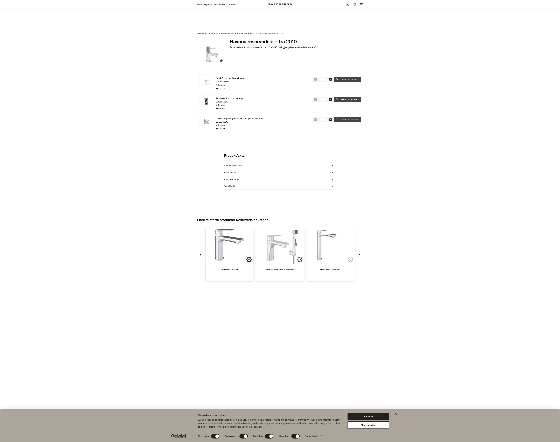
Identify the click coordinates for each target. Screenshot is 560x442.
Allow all (368, 416)
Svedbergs (202, 33)
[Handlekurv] (361, 4)
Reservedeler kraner (244, 33)
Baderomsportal (204, 4)
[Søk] (347, 4)
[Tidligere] (200, 254)
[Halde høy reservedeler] (331, 254)
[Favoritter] (354, 4)
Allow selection (368, 425)
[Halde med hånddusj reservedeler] (280, 254)
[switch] (243, 436)
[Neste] (359, 254)
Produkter (213, 33)
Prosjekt (232, 4)
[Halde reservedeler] (229, 254)
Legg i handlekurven (349, 79)
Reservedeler (220, 4)
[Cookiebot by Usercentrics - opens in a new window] (178, 436)
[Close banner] (396, 414)
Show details (311, 436)
